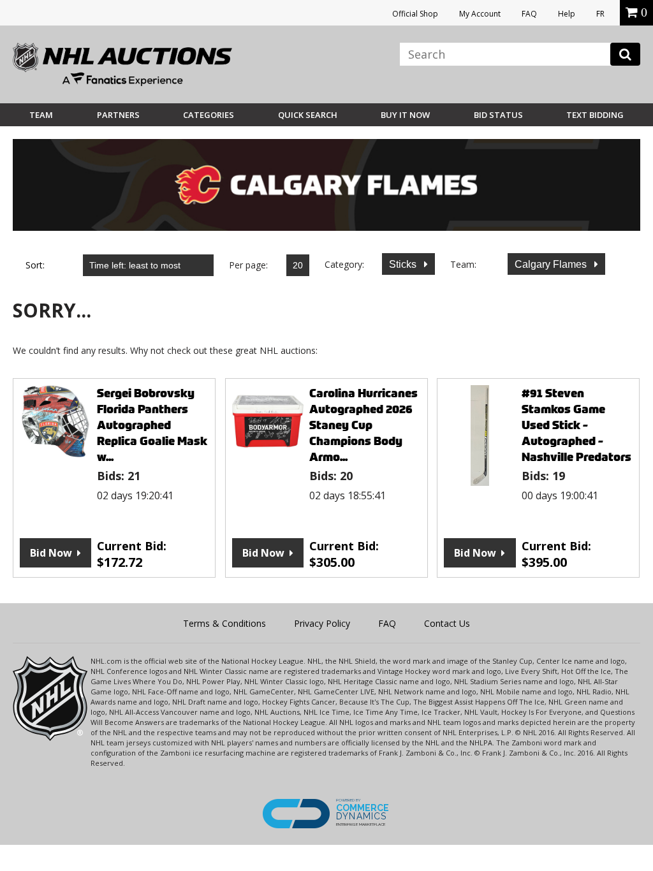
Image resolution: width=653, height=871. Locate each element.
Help (566, 13)
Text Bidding (595, 115)
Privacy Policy (322, 623)
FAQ (529, 13)
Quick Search (307, 115)
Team (41, 115)
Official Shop (415, 13)
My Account (480, 13)
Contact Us (447, 623)
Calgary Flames (552, 264)
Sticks (404, 264)
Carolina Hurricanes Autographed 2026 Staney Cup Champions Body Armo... (363, 425)
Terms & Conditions (224, 623)
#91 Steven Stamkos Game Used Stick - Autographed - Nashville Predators (576, 425)
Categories (208, 115)
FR (600, 13)
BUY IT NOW (405, 115)
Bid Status (498, 115)
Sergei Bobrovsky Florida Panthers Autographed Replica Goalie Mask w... (152, 425)
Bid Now (51, 553)
